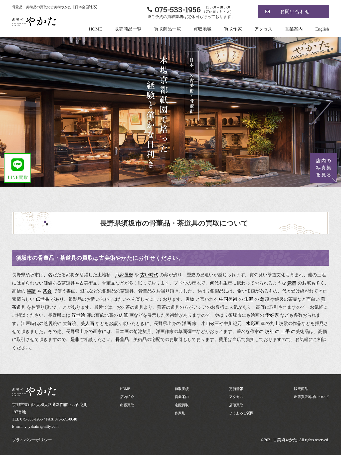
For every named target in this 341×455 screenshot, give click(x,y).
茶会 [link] (47, 291)
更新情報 (236, 389)
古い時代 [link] (149, 274)
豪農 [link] (291, 283)
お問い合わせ (295, 11)
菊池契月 (142, 331)
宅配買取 (182, 405)
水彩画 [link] (253, 323)
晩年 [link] (269, 331)
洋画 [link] (186, 323)
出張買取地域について (311, 397)
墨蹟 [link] (31, 291)
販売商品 (301, 389)
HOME (95, 29)
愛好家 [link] (272, 315)
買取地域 (202, 29)
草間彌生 (187, 331)
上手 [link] (285, 331)
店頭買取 (236, 405)
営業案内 (294, 29)
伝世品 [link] (42, 299)
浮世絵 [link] (78, 315)
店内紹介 (127, 397)
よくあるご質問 (241, 413)
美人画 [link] (87, 323)
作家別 (180, 413)
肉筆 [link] (123, 315)
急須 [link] (264, 299)
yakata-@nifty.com (43, 426)
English (322, 29)
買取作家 (233, 29)
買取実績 (182, 389)
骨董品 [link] (122, 339)
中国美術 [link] (228, 299)
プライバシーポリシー (32, 440)
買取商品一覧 (167, 29)
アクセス (263, 29)
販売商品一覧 (128, 29)
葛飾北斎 (104, 315)
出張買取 (127, 405)
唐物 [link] (189, 299)
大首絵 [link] (69, 323)
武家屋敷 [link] (124, 274)
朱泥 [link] (248, 299)
